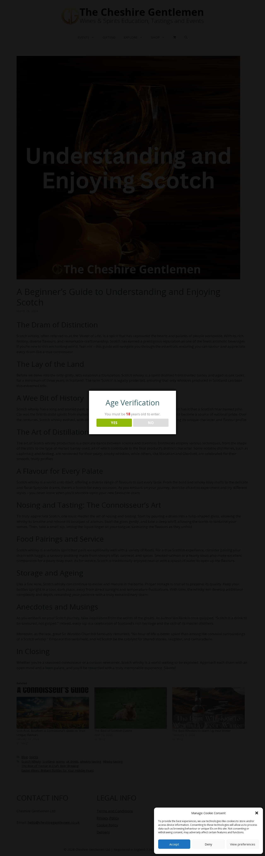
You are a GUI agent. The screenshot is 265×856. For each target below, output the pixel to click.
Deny (208, 844)
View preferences (242, 844)
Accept (174, 844)
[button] (257, 813)
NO (151, 422)
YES (114, 422)
